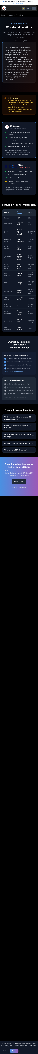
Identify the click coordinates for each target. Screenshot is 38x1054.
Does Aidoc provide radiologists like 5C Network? (17, 427)
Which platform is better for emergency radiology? (17, 436)
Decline (5, 1051)
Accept (14, 1051)
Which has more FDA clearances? (15, 450)
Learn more (14, 1047)
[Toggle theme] (23, 8)
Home (3, 15)
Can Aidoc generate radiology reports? (17, 443)
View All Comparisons (19, 487)
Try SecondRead (17, 3)
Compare (10, 15)
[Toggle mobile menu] (34, 8)
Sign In (28, 8)
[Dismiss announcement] (35, 2)
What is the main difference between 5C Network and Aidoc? (17, 418)
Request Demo (19, 481)
